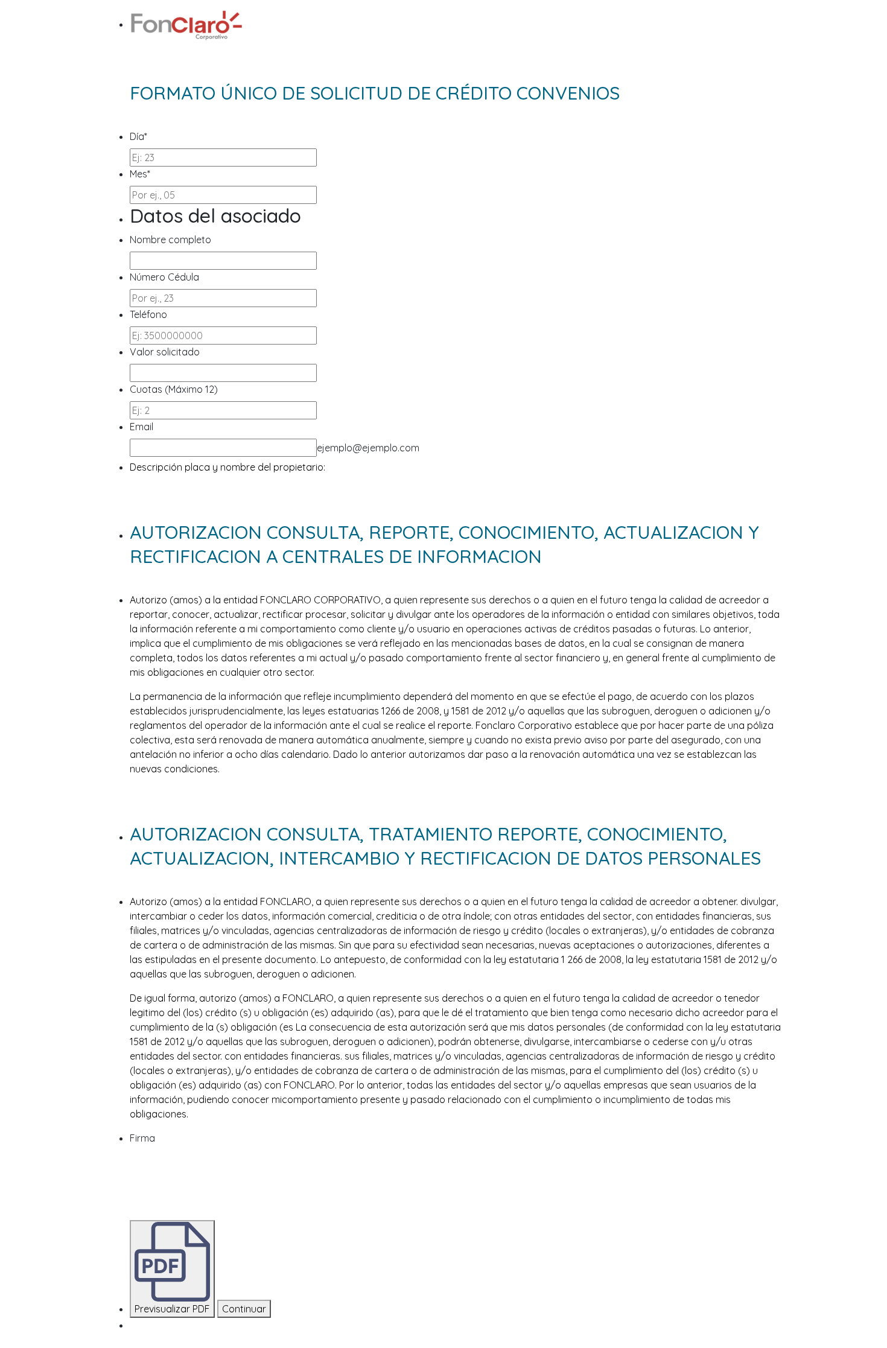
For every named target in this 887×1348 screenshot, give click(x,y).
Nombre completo (170, 240)
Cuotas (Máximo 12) (174, 389)
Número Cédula (164, 277)
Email (141, 427)
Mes (140, 174)
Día (138, 136)
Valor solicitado (165, 352)
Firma (142, 1138)
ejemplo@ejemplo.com (368, 448)
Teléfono (148, 314)
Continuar (244, 1309)
